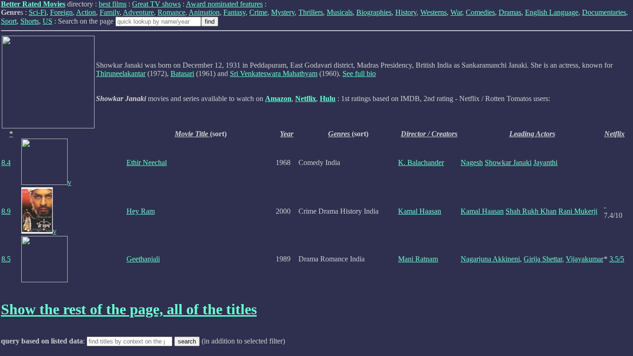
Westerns (433, 12)
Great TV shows (156, 4)
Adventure (138, 12)
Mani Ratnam (418, 259)
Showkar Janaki (508, 162)
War (456, 12)
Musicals (340, 12)
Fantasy (234, 12)
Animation (204, 12)
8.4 (6, 162)
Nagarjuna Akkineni (490, 259)
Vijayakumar (584, 259)
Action (86, 12)
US (47, 21)
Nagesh (472, 162)
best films (113, 4)
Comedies (480, 12)
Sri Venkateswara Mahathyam (273, 73)
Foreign (61, 12)
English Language (551, 12)
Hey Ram (141, 211)
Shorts (29, 21)
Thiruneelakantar (121, 73)
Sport (9, 21)
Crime (258, 12)
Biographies (374, 12)
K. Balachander (421, 162)
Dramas (510, 12)
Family (110, 12)
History (406, 12)
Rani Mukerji (577, 211)
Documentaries (604, 12)
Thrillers (310, 12)
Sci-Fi (37, 12)
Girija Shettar (543, 259)
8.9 (6, 211)
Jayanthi (545, 162)
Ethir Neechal (147, 162)
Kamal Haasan (419, 211)
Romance (171, 12)
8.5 (6, 259)
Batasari (182, 73)
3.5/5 (616, 259)
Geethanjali (143, 259)
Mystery (283, 12)
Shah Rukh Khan (531, 211)
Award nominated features (224, 4)
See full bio (359, 73)
